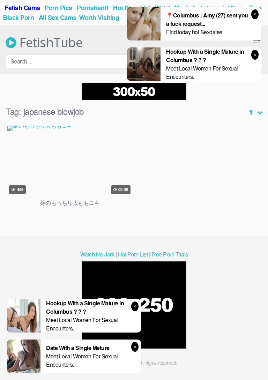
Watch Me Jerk (97, 254)
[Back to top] (255, 364)
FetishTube (49, 42)
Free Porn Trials (169, 254)
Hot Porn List (133, 254)
